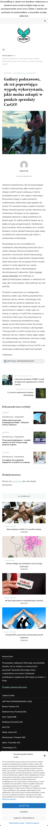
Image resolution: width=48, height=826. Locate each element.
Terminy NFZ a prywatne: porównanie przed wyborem (24, 636)
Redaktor (24, 171)
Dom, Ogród (7, 717)
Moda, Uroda (7, 732)
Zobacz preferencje (24, 818)
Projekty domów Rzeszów (14, 687)
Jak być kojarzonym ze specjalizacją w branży (24, 600)
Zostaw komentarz (24, 176)
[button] (45, 756)
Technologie (9, 561)
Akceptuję (24, 806)
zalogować (17, 481)
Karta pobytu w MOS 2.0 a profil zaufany (24, 529)
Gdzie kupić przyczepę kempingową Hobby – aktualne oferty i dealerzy (15, 422)
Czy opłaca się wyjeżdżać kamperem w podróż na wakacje (16, 461)
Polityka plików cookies (16, 823)
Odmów (24, 812)
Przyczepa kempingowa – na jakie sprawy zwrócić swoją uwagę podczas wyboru (16, 442)
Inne (4, 727)
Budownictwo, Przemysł (12, 711)
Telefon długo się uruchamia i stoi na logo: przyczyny (24, 565)
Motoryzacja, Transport (25, 73)
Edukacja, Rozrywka (10, 722)
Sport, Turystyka (9, 742)
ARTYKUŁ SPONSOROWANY (14, 701)
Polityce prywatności (9, 799)
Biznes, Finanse (10, 526)
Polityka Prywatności (32, 823)
